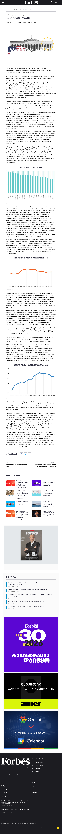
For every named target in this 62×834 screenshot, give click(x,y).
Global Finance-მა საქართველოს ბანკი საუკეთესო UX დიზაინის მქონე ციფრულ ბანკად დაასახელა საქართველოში (14, 802)
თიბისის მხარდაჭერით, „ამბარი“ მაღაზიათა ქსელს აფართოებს (23, 503)
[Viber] (17, 774)
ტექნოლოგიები (37, 782)
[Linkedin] (13, 774)
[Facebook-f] (2, 774)
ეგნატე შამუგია (10, 22)
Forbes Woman (36, 789)
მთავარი (8, 9)
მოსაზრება (14, 9)
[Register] (56, 2)
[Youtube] (10, 774)
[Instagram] (6, 774)
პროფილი (4, 792)
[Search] (51, 2)
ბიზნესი (3, 786)
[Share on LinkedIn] (29, 454)
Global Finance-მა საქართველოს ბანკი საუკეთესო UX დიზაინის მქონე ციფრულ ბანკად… (22, 484)
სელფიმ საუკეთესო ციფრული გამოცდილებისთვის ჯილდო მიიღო (26, 601)
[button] (2, 2)
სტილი (34, 786)
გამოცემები (36, 792)
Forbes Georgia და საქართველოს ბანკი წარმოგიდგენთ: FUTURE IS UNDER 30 (29, 589)
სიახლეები (4, 782)
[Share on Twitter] (25, 454)
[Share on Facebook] (21, 454)
